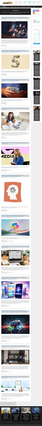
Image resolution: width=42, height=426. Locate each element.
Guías (8, 6)
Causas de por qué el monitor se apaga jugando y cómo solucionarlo (16, 417)
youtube (10, 371)
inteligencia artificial (4, 74)
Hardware (12, 6)
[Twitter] (36, 11)
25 (5, 403)
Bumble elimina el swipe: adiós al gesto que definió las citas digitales (14, 143)
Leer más (21, 269)
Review (15, 6)
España (3, 137)
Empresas (3, 272)
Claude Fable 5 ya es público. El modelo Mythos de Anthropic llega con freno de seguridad (13, 51)
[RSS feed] (34, 13)
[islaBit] (7, 2)
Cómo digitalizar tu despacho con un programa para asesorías (14, 18)
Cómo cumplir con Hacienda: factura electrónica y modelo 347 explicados (15, 246)
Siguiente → (11, 403)
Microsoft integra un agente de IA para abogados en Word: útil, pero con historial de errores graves (14, 216)
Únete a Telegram (37, 43)
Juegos (18, 6)
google (3, 398)
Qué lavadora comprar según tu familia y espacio (37, 57)
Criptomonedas (23, 6)
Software (3, 44)
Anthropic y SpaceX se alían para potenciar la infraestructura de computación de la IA (12, 176)
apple (2, 305)
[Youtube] (38, 11)
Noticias (4, 6)
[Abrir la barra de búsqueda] (41, 7)
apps (2, 170)
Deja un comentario (4, 46)
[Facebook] (34, 11)
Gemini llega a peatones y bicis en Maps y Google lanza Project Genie (14, 377)
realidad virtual (7, 371)
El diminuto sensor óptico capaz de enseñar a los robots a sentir (6, 416)
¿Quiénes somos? (29, 6)
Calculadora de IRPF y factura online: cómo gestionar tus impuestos (14, 108)
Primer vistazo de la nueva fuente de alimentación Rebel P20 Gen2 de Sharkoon (37, 84)
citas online (5, 170)
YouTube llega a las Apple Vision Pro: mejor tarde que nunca (14, 346)
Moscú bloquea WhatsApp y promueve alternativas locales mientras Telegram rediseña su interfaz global (14, 311)
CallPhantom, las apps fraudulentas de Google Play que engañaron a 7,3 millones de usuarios (14, 80)
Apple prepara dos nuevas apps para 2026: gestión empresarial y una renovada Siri (13, 278)
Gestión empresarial (4, 45)
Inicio (1, 6)
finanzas (6, 272)
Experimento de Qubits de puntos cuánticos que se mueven (36, 416)
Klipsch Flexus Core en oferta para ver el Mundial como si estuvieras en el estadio (26, 417)
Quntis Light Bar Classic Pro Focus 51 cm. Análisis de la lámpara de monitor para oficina (36, 70)
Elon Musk (3, 210)
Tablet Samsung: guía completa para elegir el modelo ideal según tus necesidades (37, 115)
